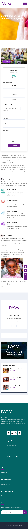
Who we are (4, 472)
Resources (4, 496)
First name (6, 112)
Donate (15, 145)
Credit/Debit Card (7, 141)
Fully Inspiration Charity (16, 368)
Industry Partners (5, 484)
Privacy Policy (10, 448)
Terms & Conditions (11, 445)
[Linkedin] (8, 433)
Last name (6, 118)
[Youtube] (12, 433)
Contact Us (9, 461)
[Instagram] (15, 433)
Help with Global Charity (16, 377)
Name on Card (7, 135)
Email (4, 123)
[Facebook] (19, 433)
